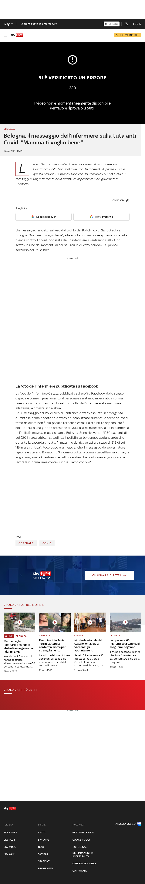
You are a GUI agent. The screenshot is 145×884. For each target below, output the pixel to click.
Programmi (45, 868)
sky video (10, 846)
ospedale (26, 543)
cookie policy (81, 839)
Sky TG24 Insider (128, 35)
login (137, 23)
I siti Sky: (8, 824)
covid (47, 543)
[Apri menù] (5, 35)
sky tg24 (9, 839)
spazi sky (44, 861)
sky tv (42, 832)
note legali (79, 846)
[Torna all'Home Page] (17, 35)
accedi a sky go (126, 823)
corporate (79, 870)
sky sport (10, 832)
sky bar (43, 854)
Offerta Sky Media (84, 863)
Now (41, 846)
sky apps (44, 839)
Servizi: (42, 824)
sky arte (9, 854)
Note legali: (78, 824)
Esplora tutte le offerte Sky (39, 23)
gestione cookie (83, 832)
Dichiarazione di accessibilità (82, 855)
